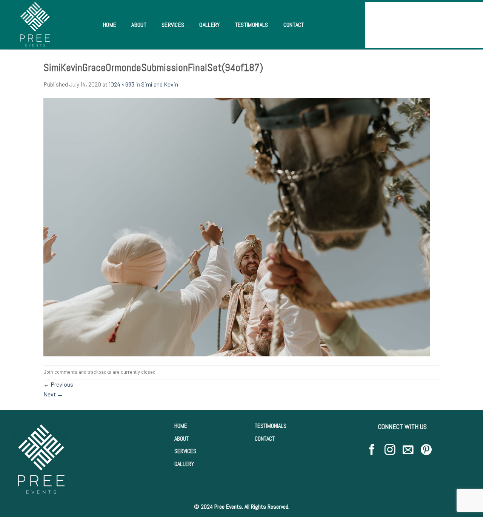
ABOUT (181, 439)
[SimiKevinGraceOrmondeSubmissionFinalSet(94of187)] (236, 226)
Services (173, 25)
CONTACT (265, 439)
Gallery (209, 25)
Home (109, 25)
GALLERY (184, 464)
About (138, 25)
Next (53, 394)
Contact (293, 25)
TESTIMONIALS (270, 426)
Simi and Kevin (159, 84)
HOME (180, 426)
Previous (58, 384)
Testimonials (251, 25)
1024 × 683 (121, 84)
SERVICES (185, 451)
